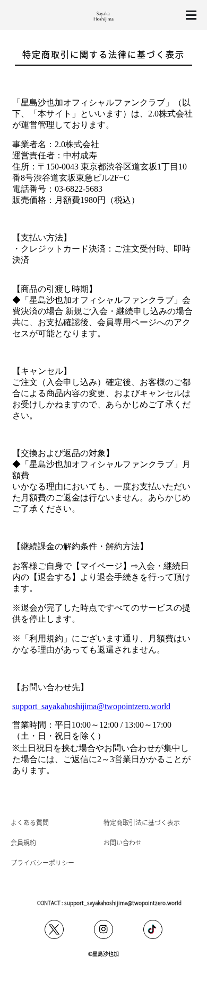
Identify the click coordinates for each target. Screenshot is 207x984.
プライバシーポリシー (42, 862)
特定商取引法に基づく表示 (142, 822)
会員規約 (23, 842)
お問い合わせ (123, 842)
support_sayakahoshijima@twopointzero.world (123, 903)
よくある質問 (30, 822)
